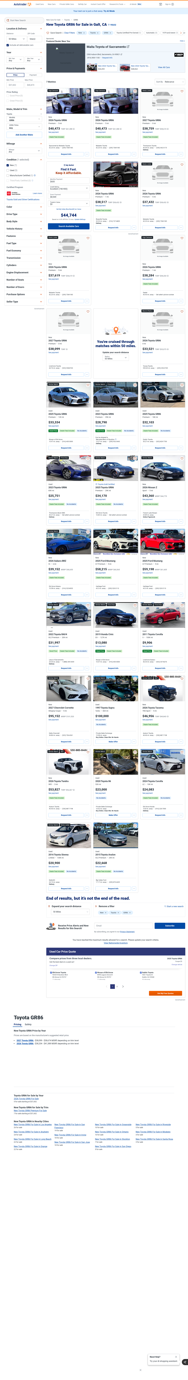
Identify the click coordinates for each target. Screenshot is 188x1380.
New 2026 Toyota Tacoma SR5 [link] (107, 66)
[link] (82, 430)
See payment (53, 132)
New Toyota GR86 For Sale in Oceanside (113, 1124)
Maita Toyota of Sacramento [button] (106, 47)
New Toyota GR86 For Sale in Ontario (112, 1132)
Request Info (66, 154)
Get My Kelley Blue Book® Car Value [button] (68, 209)
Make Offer (113, 742)
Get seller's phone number (165, 295)
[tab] (17, 1024)
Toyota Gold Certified (106, 484)
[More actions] (87, 154)
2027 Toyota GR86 (25, 1040)
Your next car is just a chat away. (94, 11)
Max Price (29, 80)
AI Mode (135, 4)
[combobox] (24, 20)
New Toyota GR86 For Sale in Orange (30, 1146)
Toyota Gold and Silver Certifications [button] (23, 199)
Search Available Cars (69, 226)
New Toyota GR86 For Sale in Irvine (70, 1135)
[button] (161, 4)
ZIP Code (31, 33)
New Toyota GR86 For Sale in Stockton (112, 1139)
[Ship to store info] (116, 439)
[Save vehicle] (88, 91)
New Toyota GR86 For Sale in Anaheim (31, 1132)
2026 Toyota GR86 (25, 1043)
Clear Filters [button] (69, 33)
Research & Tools (116, 4)
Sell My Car (82, 4)
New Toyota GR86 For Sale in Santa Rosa (154, 1139)
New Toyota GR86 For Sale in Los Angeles (33, 1124)
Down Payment (55, 194)
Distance (10, 33)
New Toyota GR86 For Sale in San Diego (113, 1146)
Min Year (12, 58)
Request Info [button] (107, 58)
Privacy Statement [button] (127, 932)
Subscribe (169, 926)
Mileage (11, 149)
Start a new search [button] (175, 906)
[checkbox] (15, 96)
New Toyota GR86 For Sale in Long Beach (32, 1139)
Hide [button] (181, 41)
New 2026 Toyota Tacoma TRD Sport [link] (140, 66)
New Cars (52, 4)
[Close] (176, 1357)
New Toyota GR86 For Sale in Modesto (153, 1132)
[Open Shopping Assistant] (185, 1362)
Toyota (67, 20)
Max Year (30, 58)
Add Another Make (24, 135)
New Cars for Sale (53, 20)
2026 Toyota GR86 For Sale (26, 1099)
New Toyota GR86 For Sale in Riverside (153, 1124)
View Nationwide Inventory (116, 943)
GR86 (76, 20)
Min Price (10, 80)
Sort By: (159, 82)
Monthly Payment (56, 179)
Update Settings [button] (79, 219)
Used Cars (40, 4)
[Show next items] (181, 33)
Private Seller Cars (67, 4)
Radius (107, 356)
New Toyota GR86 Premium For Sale (30, 1110)
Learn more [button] (37, 193)
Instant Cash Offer (98, 4)
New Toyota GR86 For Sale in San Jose (72, 1142)
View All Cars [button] (164, 67)
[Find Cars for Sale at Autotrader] (23, 4)
